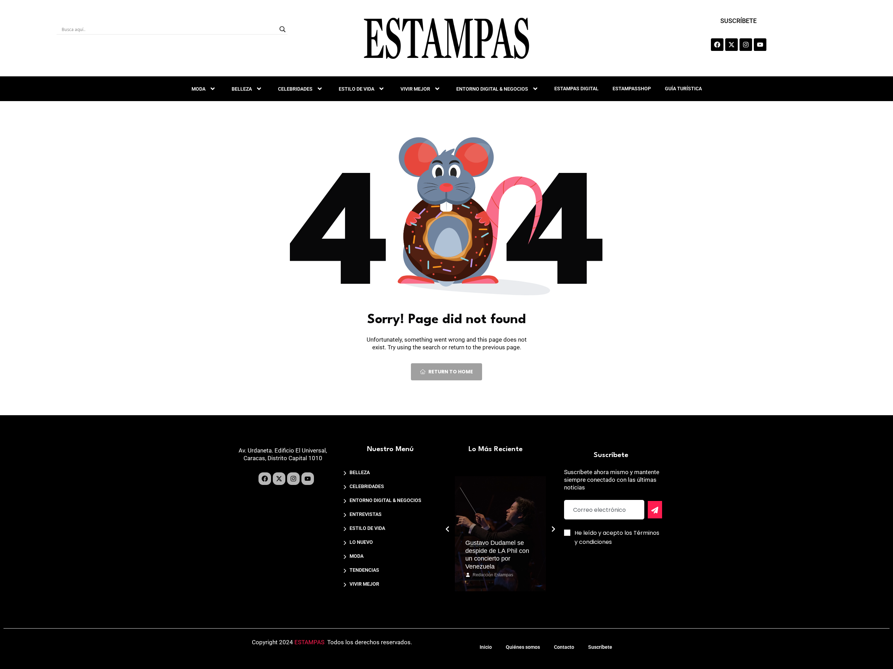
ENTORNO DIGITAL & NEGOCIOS (492, 89)
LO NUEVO (361, 542)
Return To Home (450, 371)
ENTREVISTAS (366, 514)
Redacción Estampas (493, 574)
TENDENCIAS (364, 570)
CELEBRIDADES (295, 89)
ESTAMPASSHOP (632, 88)
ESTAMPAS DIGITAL (576, 88)
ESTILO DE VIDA (356, 89)
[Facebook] (717, 44)
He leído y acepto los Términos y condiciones (617, 537)
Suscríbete (600, 647)
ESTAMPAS (309, 642)
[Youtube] (760, 44)
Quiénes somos (523, 647)
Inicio (486, 647)
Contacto (564, 647)
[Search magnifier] (282, 29)
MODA (198, 89)
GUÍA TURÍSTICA (683, 88)
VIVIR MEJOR (415, 89)
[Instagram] (746, 44)
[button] (447, 529)
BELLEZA (242, 89)
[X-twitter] (731, 44)
